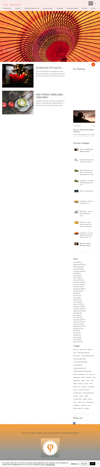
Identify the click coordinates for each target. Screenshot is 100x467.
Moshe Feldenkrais (79, 374)
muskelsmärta (77, 393)
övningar (86, 408)
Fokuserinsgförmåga (79, 359)
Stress (83, 380)
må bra (81, 396)
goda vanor (76, 386)
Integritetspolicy (50, 465)
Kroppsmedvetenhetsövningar (82, 371)
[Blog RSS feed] (93, 65)
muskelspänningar (88, 393)
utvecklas (83, 405)
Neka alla (84, 464)
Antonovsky (83, 349)
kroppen (83, 386)
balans (75, 383)
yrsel (89, 405)
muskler (75, 396)
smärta (90, 399)
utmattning (76, 405)
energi (86, 383)
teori (83, 402)
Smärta (83, 377)
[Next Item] (92, 116)
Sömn (88, 380)
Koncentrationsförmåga (80, 362)
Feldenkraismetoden (88, 355)
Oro (87, 374)
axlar (92, 380)
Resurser (92, 374)
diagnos (80, 383)
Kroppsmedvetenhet (79, 368)
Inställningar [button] (74, 464)
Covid (75, 352)
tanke (79, 402)
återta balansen (78, 408)
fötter (91, 383)
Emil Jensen (77, 355)
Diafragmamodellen (83, 352)
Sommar (88, 377)
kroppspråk (91, 386)
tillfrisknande (90, 402)
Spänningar (76, 380)
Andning (75, 349)
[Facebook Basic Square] (74, 423)
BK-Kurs (90, 349)
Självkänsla (76, 377)
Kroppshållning (77, 365)
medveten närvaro (83, 390)
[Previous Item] (76, 116)
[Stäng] (97, 463)
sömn (75, 402)
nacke (86, 396)
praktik (85, 399)
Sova (93, 377)
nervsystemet (77, 399)
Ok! (93, 464)
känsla (75, 390)
